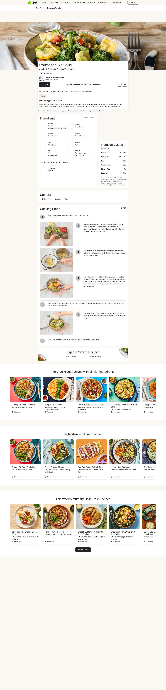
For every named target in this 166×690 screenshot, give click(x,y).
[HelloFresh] (32, 2)
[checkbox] (40, 73)
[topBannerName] (83, 16)
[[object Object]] (120, 85)
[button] (67, 118)
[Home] (36, 8)
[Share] (125, 85)
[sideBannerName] (113, 126)
